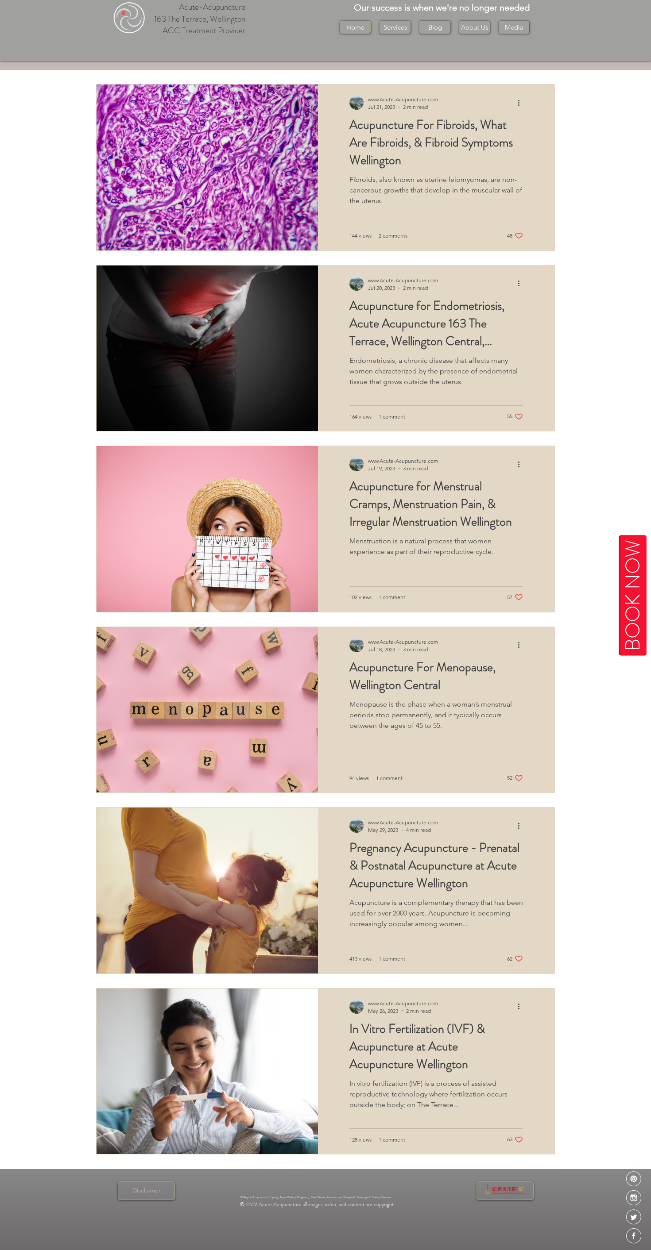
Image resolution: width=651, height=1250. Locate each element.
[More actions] (521, 102)
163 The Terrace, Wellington (199, 19)
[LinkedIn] (633, 1159)
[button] (474, 27)
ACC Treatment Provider (204, 30)
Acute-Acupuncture (212, 7)
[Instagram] (633, 1197)
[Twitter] (633, 1216)
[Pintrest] (633, 1178)
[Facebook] (633, 1235)
